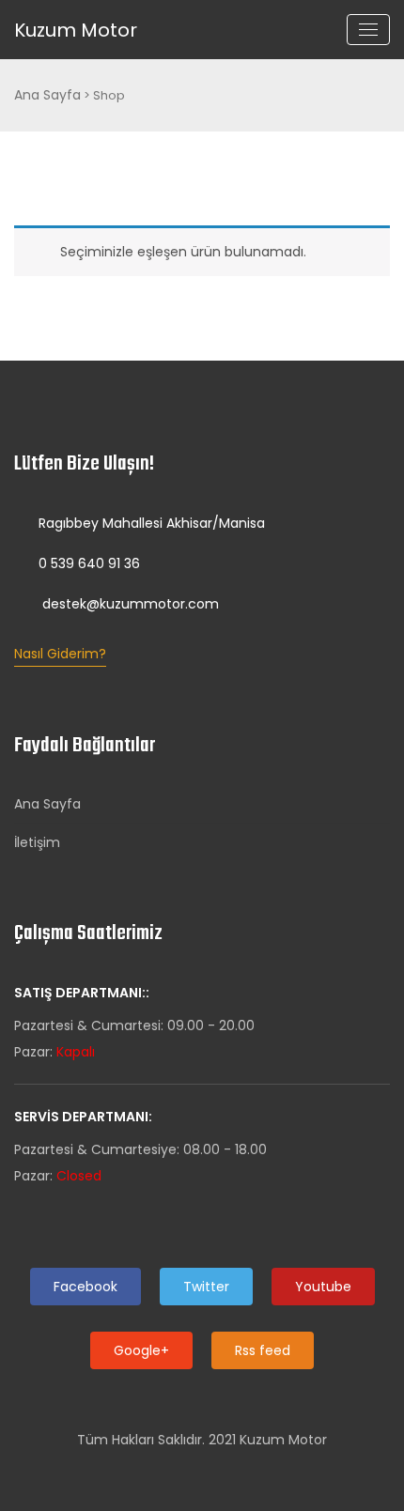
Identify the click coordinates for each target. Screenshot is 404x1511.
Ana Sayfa (47, 94)
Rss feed (262, 1350)
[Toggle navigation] (368, 29)
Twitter (206, 1286)
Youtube (323, 1286)
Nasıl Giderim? (60, 653)
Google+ (141, 1350)
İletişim (37, 842)
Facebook (85, 1286)
